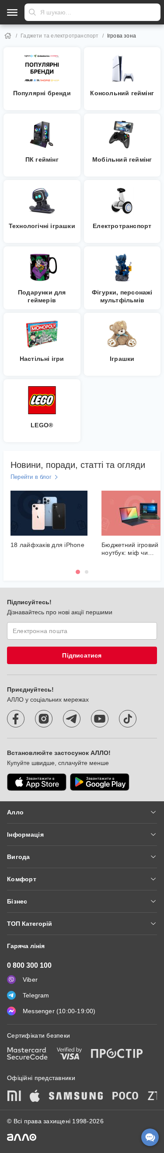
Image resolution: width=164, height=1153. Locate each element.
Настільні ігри (42, 358)
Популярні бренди (42, 93)
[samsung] (76, 1097)
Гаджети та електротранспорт (59, 36)
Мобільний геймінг (122, 159)
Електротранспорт (122, 225)
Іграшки (122, 358)
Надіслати (32, 12)
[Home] (7, 35)
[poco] (125, 1097)
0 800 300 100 (29, 965)
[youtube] (99, 718)
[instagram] (43, 718)
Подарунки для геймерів (42, 296)
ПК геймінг (42, 159)
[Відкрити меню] (12, 12)
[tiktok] (127, 718)
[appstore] (36, 782)
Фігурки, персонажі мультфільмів (122, 296)
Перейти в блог (31, 477)
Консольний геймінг (122, 93)
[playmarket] (99, 782)
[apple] (35, 1097)
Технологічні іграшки (42, 225)
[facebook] (15, 718)
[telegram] (71, 718)
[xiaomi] (14, 1097)
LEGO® (42, 425)
